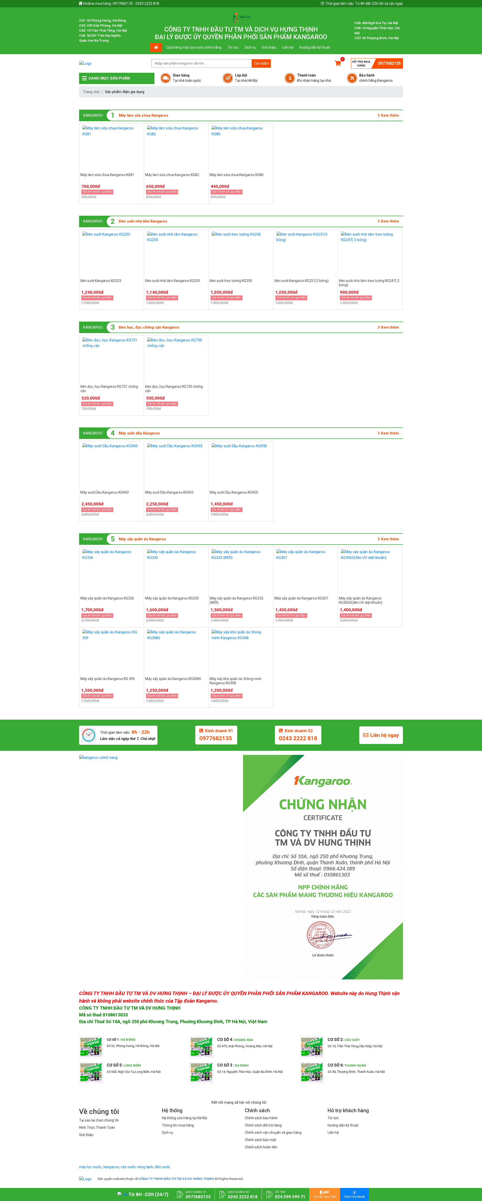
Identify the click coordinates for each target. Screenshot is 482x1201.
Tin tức (232, 47)
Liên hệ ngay (384, 735)
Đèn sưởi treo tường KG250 (231, 281)
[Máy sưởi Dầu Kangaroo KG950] (241, 464)
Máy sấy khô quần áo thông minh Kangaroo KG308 (236, 681)
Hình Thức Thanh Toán (97, 1127)
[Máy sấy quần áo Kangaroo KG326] (111, 570)
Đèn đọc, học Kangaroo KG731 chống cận (109, 389)
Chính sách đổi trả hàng (263, 1125)
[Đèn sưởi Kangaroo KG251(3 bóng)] (305, 253)
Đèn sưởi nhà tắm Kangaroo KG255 (172, 281)
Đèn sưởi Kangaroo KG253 (100, 281)
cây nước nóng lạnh (137, 1167)
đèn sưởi (162, 1167)
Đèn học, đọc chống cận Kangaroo (149, 327)
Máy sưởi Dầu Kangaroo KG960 (104, 492)
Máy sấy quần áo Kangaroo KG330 (172, 598)
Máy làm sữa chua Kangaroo (143, 115)
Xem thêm (389, 115)
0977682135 (389, 63)
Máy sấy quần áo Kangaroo (142, 539)
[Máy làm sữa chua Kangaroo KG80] (241, 147)
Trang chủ (91, 92)
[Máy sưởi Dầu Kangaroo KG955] (176, 464)
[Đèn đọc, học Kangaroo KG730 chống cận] (176, 359)
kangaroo (111, 1167)
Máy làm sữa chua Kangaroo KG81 (107, 175)
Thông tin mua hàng (178, 1125)
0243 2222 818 (298, 738)
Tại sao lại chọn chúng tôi (99, 1120)
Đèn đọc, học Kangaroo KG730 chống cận (174, 389)
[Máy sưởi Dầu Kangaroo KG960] (111, 464)
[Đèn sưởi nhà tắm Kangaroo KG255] (176, 253)
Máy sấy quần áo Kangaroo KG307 (301, 598)
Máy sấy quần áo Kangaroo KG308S (173, 679)
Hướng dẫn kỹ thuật (314, 47)
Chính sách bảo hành (261, 1118)
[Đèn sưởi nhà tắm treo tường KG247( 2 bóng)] (370, 253)
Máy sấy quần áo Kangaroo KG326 (107, 598)
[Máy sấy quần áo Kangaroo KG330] (176, 570)
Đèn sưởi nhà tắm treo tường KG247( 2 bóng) (369, 283)
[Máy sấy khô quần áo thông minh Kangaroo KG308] (241, 650)
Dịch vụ (250, 47)
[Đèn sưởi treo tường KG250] (241, 253)
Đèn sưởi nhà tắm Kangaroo (143, 221)
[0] (338, 63)
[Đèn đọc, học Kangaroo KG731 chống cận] (111, 359)
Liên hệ (287, 47)
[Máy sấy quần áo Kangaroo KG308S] (176, 650)
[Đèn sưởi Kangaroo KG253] (111, 253)
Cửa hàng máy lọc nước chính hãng (193, 47)
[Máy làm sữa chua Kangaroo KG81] (111, 147)
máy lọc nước (90, 1167)
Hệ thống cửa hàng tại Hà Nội (184, 1118)
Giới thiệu (269, 47)
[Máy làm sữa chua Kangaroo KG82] (176, 147)
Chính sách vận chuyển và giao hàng (273, 1133)
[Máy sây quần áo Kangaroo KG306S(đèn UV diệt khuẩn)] (370, 570)
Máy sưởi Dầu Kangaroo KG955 (169, 492)
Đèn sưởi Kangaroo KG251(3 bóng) (301, 281)
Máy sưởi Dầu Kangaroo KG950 (234, 492)
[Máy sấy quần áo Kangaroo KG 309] (111, 650)
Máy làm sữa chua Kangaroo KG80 (237, 175)
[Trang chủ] (85, 1179)
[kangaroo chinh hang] (159, 758)
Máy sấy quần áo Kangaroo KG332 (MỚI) (236, 600)
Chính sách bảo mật (260, 1140)
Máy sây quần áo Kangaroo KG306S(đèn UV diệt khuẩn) (360, 600)
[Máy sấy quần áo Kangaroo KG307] (305, 570)
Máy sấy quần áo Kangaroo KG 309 (107, 679)
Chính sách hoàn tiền (261, 1147)
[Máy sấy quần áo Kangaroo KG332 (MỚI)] (241, 570)
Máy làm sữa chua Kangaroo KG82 (172, 175)
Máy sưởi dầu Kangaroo (139, 433)
